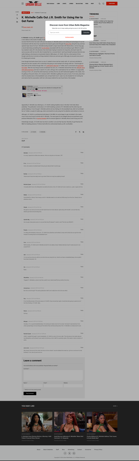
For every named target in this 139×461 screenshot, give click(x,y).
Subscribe (86, 32)
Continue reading (69, 37)
